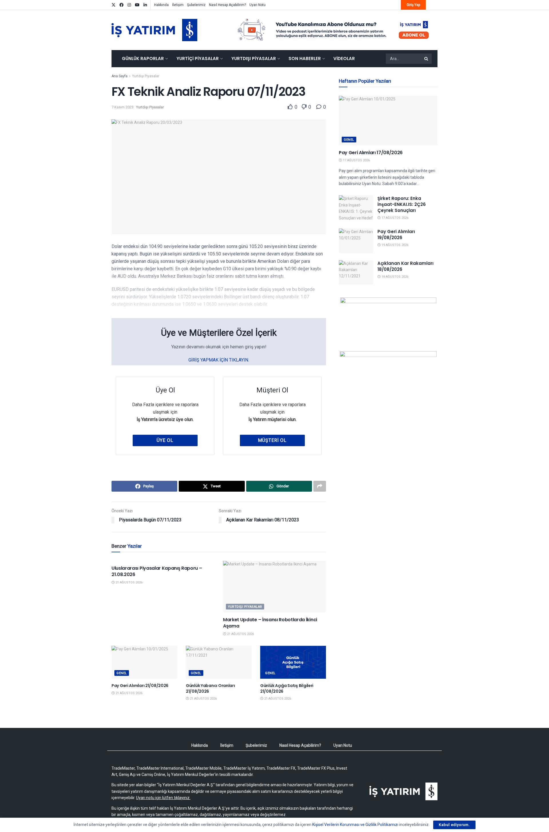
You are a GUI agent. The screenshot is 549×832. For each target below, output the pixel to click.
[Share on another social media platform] (319, 486)
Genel (121, 673)
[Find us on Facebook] (122, 5)
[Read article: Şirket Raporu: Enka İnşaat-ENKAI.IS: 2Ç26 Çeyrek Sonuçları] (356, 207)
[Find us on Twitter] (114, 5)
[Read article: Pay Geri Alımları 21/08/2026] (144, 662)
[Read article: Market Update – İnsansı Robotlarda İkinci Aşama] (274, 586)
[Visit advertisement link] (333, 30)
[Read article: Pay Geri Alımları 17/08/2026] (388, 120)
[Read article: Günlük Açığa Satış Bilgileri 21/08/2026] (293, 662)
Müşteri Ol (272, 440)
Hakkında (161, 5)
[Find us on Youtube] (137, 5)
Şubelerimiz (196, 5)
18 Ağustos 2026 (394, 277)
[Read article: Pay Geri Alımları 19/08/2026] (356, 241)
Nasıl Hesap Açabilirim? (227, 5)
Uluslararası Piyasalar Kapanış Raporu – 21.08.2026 (157, 571)
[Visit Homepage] (154, 30)
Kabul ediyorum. (454, 825)
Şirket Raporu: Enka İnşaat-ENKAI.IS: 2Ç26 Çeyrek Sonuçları (401, 204)
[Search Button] (426, 58)
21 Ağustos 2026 (128, 582)
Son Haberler (305, 58)
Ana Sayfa (120, 76)
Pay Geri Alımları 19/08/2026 (396, 235)
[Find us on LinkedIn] (145, 5)
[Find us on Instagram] (129, 5)
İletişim (178, 5)
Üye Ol (165, 440)
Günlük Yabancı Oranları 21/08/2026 (210, 688)
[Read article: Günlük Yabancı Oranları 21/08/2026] (219, 662)
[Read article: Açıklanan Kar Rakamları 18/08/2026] (356, 272)
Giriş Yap (413, 5)
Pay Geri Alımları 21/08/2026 (140, 685)
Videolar (344, 58)
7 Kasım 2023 (123, 107)
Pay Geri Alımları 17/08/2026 (371, 152)
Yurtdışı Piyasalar (253, 58)
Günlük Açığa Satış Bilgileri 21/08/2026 (286, 688)
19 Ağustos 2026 (394, 245)
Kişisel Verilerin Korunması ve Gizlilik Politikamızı (355, 824)
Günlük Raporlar (143, 58)
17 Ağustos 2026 (356, 160)
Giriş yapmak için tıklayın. (218, 360)
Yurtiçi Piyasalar (197, 58)
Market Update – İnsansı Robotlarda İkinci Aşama (270, 622)
